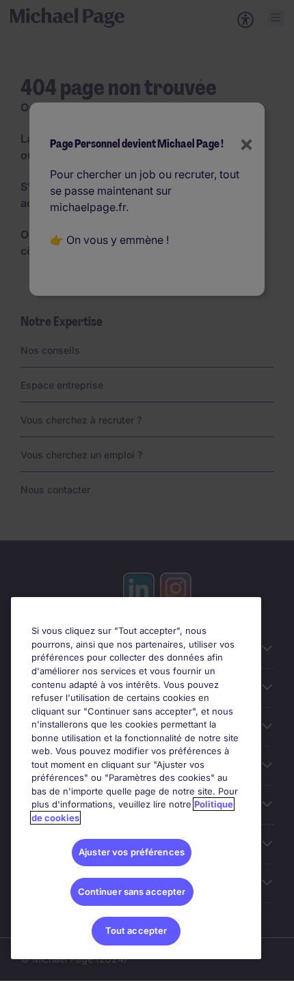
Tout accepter (136, 930)
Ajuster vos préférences (132, 851)
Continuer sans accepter (132, 891)
